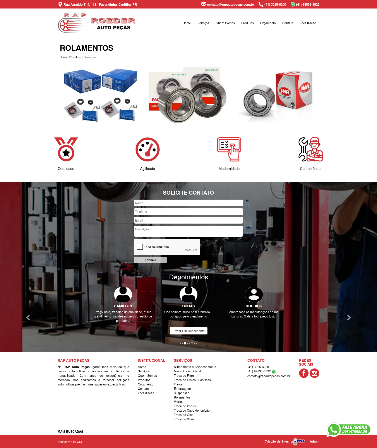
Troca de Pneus (185, 401)
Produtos (247, 23)
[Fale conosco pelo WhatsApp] (348, 429)
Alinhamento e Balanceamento (195, 362)
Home (187, 23)
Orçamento (268, 23)
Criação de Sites (277, 437)
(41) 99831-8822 (307, 4)
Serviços (203, 23)
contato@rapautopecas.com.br (230, 4)
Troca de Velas (184, 414)
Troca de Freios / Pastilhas (192, 375)
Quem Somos (225, 23)
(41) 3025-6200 (275, 4)
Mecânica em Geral (187, 367)
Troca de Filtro (184, 371)
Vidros (178, 397)
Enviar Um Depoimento (189, 326)
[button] (28, 315)
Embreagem (182, 384)
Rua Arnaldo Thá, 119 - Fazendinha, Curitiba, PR (100, 4)
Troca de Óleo (184, 410)
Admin (314, 437)
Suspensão (181, 388)
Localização (308, 23)
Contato (287, 23)
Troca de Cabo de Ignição (192, 406)
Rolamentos (182, 393)
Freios (178, 380)
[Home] (97, 23)
